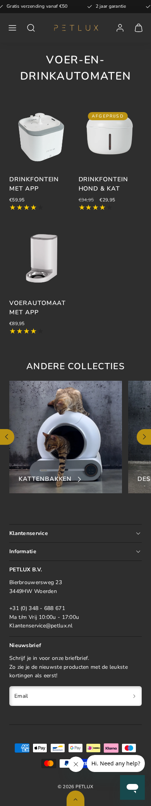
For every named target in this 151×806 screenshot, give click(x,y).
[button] (12, 28)
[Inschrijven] (134, 696)
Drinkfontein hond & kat (103, 184)
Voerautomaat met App (37, 308)
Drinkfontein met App (34, 184)
